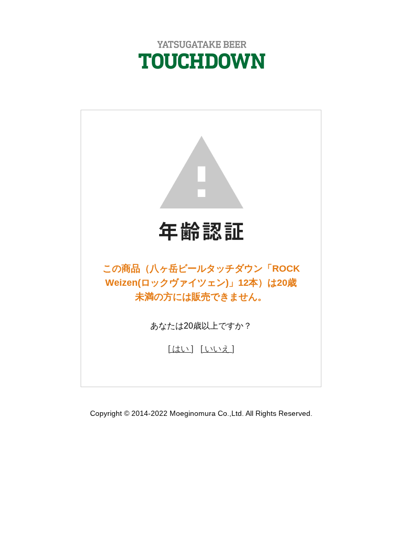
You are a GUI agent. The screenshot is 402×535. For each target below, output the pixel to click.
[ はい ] (180, 348)
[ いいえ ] (217, 348)
